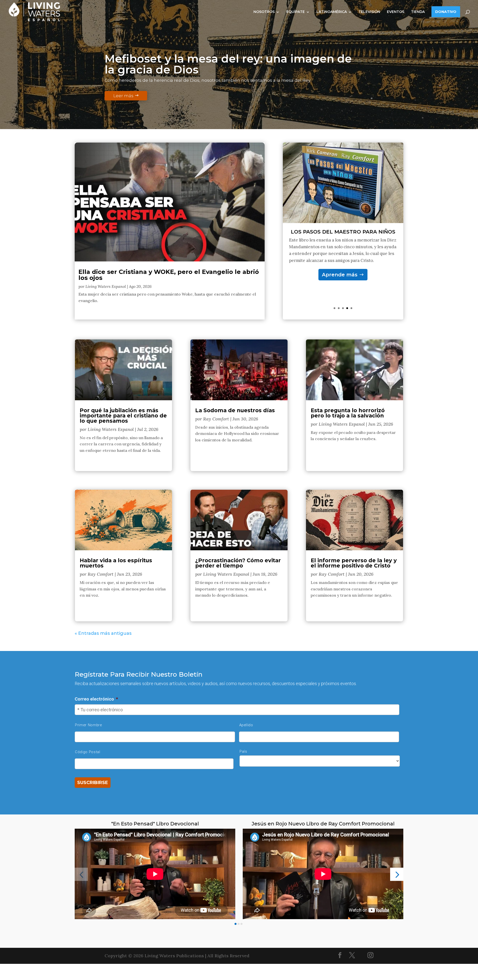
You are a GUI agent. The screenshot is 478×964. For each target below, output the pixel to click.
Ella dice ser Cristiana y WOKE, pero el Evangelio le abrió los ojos (168, 274)
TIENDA (418, 11)
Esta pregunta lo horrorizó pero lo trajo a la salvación (348, 413)
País (243, 751)
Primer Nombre (88, 725)
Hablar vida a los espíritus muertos (116, 563)
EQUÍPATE (295, 11)
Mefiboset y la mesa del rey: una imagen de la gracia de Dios (228, 64)
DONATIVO (445, 11)
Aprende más (340, 280)
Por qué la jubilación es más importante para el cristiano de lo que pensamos (123, 415)
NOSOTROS (264, 11)
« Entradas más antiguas (103, 633)
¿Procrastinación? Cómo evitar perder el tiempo (238, 563)
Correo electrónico (96, 699)
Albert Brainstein (343, 237)
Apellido (246, 725)
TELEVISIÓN (369, 11)
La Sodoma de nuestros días (235, 410)
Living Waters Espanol (105, 286)
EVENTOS (395, 11)
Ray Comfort (101, 574)
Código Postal (87, 752)
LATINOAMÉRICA (331, 11)
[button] (81, 874)
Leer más (123, 95)
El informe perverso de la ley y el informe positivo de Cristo (354, 563)
